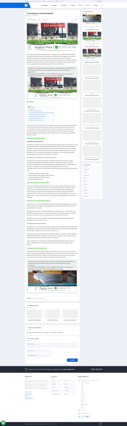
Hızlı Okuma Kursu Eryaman (92, 128)
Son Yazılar (92, 45)
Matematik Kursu (28, 394)
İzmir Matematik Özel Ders (92, 46)
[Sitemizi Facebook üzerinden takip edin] (94, 1)
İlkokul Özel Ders (28, 397)
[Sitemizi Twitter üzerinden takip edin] (95, 1)
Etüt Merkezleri (35, 15)
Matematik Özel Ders (91, 43)
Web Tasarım (49, 424)
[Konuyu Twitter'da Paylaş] (74, 19)
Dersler (87, 60)
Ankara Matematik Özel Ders (92, 62)
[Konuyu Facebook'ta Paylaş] (72, 19)
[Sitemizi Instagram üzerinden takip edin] (97, 1)
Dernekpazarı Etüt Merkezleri (38, 298)
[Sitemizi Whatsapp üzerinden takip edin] (101, 1)
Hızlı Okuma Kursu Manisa (92, 143)
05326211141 (61, 1)
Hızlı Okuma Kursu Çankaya (92, 78)
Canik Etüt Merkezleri (52, 320)
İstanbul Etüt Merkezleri (70, 320)
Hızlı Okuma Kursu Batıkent (92, 29)
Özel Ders (96, 26)
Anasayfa (30, 15)
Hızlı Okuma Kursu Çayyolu (92, 95)
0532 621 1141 (96, 369)
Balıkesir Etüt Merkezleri (34, 320)
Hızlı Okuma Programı (29, 398)
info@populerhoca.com (50, 1)
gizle (33, 107)
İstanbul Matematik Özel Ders (92, 111)
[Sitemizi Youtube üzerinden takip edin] (99, 1)
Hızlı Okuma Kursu (90, 26)
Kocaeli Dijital (55, 424)
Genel (84, 26)
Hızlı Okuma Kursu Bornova (92, 159)
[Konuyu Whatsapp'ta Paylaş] (75, 19)
